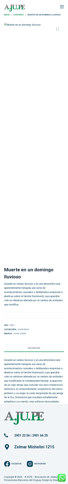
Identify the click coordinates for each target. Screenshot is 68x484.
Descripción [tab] (34, 348)
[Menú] (62, 7)
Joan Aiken (19, 333)
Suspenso (23, 329)
